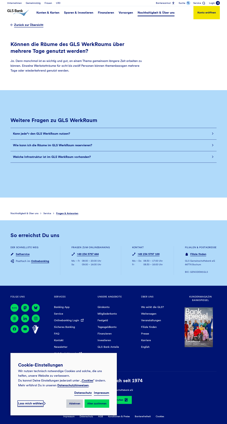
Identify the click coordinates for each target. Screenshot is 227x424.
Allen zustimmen (97, 403)
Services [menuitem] (60, 296)
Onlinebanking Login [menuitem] (67, 320)
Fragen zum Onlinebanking (90, 247)
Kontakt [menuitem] (58, 340)
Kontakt (138, 247)
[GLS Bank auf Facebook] (14, 329)
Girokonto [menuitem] (104, 307)
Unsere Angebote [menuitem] (110, 296)
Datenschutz (83, 392)
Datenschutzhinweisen (73, 385)
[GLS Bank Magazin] (14, 308)
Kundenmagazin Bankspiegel (200, 298)
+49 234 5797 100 (149, 254)
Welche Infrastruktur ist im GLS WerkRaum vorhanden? (52, 157)
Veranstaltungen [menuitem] (151, 320)
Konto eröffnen (206, 12)
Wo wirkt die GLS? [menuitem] (152, 307)
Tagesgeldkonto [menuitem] (107, 327)
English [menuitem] (145, 346)
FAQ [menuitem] (56, 333)
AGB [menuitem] (100, 416)
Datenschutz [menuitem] (86, 416)
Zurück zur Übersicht (28, 25)
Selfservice (23, 254)
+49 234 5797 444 (88, 254)
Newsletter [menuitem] (60, 346)
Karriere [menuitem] (146, 340)
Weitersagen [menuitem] (148, 313)
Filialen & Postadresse (201, 247)
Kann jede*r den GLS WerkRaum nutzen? (41, 133)
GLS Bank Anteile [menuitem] (108, 346)
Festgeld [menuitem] (103, 320)
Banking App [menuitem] (62, 307)
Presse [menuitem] (145, 333)
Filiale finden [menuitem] (149, 327)
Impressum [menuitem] (69, 416)
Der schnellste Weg (24, 247)
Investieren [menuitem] (104, 340)
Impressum (101, 392)
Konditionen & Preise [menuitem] (119, 416)
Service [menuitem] (58, 313)
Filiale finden (198, 254)
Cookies (87, 380)
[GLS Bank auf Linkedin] (25, 318)
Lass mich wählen (30, 403)
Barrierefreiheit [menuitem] (143, 416)
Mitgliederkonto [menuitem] (107, 313)
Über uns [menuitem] (147, 296)
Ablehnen (74, 403)
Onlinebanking (40, 261)
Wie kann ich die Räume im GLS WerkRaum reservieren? (52, 145)
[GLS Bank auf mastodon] (25, 308)
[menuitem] (14, 3)
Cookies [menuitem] (160, 416)
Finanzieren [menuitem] (105, 333)
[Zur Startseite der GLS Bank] (18, 12)
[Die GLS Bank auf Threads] (14, 318)
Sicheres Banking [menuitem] (64, 327)
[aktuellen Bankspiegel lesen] (199, 327)
